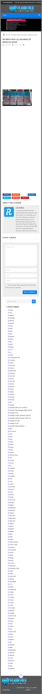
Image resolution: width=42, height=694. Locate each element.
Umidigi (12, 613)
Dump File (13, 370)
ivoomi (12, 463)
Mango (12, 502)
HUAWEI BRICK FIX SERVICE (18, 407)
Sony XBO (13, 576)
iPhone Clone (14, 455)
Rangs (11, 558)
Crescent (12, 360)
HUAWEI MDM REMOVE (17, 426)
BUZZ (11, 344)
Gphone (12, 386)
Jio (10, 465)
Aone (11, 326)
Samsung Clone (14, 568)
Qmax (11, 555)
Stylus (11, 587)
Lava (11, 481)
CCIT (11, 349)
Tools (11, 605)
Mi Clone (12, 515)
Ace (11, 313)
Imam (11, 442)
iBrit (11, 428)
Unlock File (13, 616)
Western (12, 645)
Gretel (11, 389)
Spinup (12, 579)
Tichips (12, 597)
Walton (12, 639)
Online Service (14, 542)
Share (7, 194)
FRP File (12, 381)
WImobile (12, 650)
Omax (11, 539)
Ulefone (12, 610)
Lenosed (12, 486)
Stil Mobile (13, 581)
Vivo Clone (13, 631)
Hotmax (12, 397)
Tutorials (12, 608)
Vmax (11, 637)
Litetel (11, 497)
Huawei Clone (14, 413)
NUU (11, 534)
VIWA (11, 634)
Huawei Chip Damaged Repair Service (21, 410)
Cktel (11, 355)
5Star (11, 310)
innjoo (11, 447)
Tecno (11, 595)
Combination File (15, 357)
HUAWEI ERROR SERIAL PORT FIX (20, 418)
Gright (12, 392)
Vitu (11, 629)
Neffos (12, 531)
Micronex (12, 521)
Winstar (12, 655)
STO (11, 584)
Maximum (13, 508)
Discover (12, 365)
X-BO (11, 658)
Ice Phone (13, 431)
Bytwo (12, 347)
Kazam (12, 471)
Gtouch (12, 394)
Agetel (12, 315)
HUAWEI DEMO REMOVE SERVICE (20, 415)
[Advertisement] (21, 68)
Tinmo (12, 600)
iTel (11, 457)
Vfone (11, 626)
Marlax (12, 505)
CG (11, 352)
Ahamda (12, 318)
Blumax (12, 336)
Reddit (16, 194)
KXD (11, 479)
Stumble (17, 197)
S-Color (12, 563)
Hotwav (12, 399)
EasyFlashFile (10, 687)
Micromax (13, 518)
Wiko (11, 647)
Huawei (12, 405)
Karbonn (12, 468)
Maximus (12, 510)
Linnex (12, 494)
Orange (12, 547)
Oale (11, 537)
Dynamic (12, 373)
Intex (11, 450)
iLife (11, 439)
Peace (11, 552)
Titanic (12, 602)
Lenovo (12, 489)
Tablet (11, 592)
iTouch (12, 460)
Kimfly (11, 473)
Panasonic (13, 550)
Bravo (11, 339)
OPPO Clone (13, 544)
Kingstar (12, 476)
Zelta (11, 663)
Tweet (7, 197)
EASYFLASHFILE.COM (17, 690)
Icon (11, 434)
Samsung (12, 566)
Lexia (11, 492)
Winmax (12, 652)
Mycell (11, 529)
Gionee (12, 384)
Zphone (12, 668)
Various (12, 618)
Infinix (12, 444)
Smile (11, 573)
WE (11, 642)
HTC (11, 402)
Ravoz (11, 560)
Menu (4, 15)
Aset (11, 328)
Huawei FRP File (14, 421)
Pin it (26, 197)
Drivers (12, 368)
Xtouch (12, 660)
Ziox (11, 666)
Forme (11, 378)
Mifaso (12, 523)
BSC (11, 342)
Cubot (11, 363)
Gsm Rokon (8, 45)
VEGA (11, 621)
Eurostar (12, 376)
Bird (11, 331)
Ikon (11, 436)
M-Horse (12, 500)
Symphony (13, 589)
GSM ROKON (35, 690)
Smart (11, 571)
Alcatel (12, 323)
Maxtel (12, 513)
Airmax (12, 320)
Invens (12, 452)
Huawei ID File (14, 423)
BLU (11, 334)
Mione (11, 526)
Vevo (11, 624)
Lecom (12, 484)
